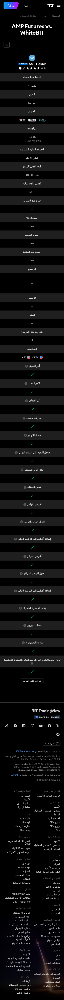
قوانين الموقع (53, 939)
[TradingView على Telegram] (15, 725)
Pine (57, 830)
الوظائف (26, 878)
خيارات (56, 890)
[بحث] (26, 5)
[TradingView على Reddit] (57, 734)
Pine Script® (53, 898)
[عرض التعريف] (26, 366)
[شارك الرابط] (7, 45)
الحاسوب (55, 913)
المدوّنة (27, 870)
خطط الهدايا (24, 807)
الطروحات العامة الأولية (48, 871)
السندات (56, 814)
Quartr (15, 774)
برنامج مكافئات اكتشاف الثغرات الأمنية (18, 938)
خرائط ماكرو (53, 894)
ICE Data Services (25, 751)
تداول (57, 954)
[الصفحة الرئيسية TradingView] (50, 5)
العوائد (57, 863)
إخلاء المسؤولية (23, 916)
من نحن (26, 863)
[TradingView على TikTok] (6, 725)
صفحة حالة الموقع (21, 943)
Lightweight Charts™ (19, 962)
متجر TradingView (20, 893)
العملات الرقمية (52, 818)
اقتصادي (56, 859)
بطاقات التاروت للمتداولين (17, 897)
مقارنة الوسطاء (22, 826)
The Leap (25, 830)
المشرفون (55, 943)
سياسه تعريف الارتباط (19, 924)
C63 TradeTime (22, 901)
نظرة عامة (25, 818)
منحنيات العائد (53, 886)
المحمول (56, 909)
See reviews (34, 140)
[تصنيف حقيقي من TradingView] (20, 68)
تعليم (57, 958)
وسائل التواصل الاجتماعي (47, 924)
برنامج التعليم (24, 992)
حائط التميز (54, 928)
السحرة (56, 977)
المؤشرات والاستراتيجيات (47, 973)
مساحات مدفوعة (51, 985)
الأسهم (57, 806)
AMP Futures (37, 64)
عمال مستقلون (52, 981)
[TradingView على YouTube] (40, 725)
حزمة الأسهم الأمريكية (19, 852)
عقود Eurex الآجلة (21, 848)
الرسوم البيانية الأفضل (48, 795)
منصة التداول (24, 969)
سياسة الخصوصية (21, 920)
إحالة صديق (54, 932)
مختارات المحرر (52, 962)
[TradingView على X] (57, 725)
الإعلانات (26, 980)
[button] (24, 68)
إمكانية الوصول (23, 928)
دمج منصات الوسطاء (20, 984)
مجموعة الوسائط (22, 882)
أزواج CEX (54, 822)
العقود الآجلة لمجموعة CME (19, 843)
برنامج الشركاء (23, 988)
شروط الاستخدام (22, 912)
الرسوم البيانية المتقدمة (18, 965)
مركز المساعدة (23, 874)
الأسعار (27, 799)
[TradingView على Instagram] (32, 725)
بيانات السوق (24, 803)
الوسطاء (26, 822)
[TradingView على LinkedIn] (23, 725)
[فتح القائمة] (58, 5)
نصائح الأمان (24, 932)
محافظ (56, 882)
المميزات (26, 795)
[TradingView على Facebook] (49, 725)
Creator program (50, 936)
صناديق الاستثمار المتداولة (47, 810)
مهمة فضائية (24, 867)
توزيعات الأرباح (52, 867)
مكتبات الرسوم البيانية (19, 958)
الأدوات (27, 954)
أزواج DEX (54, 826)
